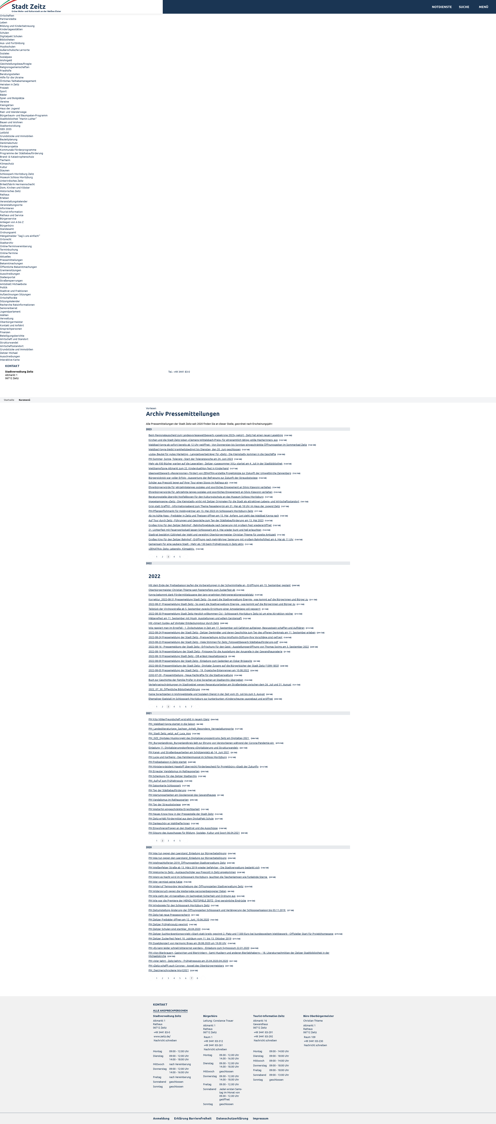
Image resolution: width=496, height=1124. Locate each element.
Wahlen (4, 315)
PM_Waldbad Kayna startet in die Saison (172, 723)
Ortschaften (7, 15)
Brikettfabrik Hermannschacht (17, 184)
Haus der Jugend (10, 108)
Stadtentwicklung (10, 125)
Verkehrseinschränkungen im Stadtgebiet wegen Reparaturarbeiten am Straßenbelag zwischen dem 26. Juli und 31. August (220, 684)
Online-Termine (9, 253)
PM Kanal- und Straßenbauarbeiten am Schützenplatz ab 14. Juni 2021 (189, 752)
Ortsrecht (5, 239)
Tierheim (5, 160)
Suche (464, 6)
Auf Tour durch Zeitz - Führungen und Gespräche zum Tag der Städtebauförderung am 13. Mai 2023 (206, 520)
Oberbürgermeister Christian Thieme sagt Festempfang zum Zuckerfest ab (192, 589)
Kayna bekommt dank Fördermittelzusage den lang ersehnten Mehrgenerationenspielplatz (201, 594)
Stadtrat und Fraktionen (14, 290)
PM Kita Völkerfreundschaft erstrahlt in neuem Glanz (179, 719)
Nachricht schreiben (165, 1040)
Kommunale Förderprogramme (18, 149)
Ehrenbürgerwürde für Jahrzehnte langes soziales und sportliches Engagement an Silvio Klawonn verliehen (210, 491)
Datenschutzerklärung (232, 1118)
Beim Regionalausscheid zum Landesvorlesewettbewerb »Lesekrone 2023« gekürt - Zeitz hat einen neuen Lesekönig (216, 435)
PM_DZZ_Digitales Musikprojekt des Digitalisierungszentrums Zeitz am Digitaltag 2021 (199, 738)
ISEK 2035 (5, 129)
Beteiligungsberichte (12, 335)
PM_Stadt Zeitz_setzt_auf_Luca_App (170, 733)
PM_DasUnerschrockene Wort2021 (169, 970)
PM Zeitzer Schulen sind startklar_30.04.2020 (174, 928)
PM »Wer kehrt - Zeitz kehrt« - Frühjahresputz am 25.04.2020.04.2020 (188, 960)
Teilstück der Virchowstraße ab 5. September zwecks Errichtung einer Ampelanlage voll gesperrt (205, 608)
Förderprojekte (9, 146)
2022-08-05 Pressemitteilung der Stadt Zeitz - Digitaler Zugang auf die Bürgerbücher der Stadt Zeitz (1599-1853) (214, 665)
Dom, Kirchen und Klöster (15, 187)
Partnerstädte (8, 18)
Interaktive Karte (10, 359)
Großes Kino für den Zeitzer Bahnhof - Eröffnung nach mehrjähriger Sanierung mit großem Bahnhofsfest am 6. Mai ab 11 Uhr (221, 539)
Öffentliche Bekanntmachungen (18, 266)
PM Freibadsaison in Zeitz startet (168, 761)
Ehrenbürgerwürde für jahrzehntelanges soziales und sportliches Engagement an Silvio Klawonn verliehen (210, 487)
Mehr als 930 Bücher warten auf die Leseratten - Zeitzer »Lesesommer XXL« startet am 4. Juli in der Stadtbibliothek (215, 463)
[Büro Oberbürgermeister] (323, 1030)
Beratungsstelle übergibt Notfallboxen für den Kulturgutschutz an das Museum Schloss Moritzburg (206, 496)
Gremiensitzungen (10, 270)
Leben (3, 22)
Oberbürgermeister (11, 321)
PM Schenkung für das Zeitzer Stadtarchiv (173, 776)
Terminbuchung (9, 249)
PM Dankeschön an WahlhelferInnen (169, 823)
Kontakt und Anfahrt (12, 325)
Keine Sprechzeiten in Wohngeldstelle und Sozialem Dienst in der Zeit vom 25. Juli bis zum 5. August (207, 694)
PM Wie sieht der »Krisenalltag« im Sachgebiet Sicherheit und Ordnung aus (192, 895)
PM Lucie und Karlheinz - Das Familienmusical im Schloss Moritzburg (188, 757)
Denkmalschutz (8, 142)
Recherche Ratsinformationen (17, 304)
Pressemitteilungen (11, 259)
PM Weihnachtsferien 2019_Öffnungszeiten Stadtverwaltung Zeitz (187, 862)
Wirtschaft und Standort (14, 339)
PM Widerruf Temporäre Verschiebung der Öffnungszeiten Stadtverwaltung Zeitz (196, 886)
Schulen (4, 32)
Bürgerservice (8, 218)
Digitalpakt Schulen (11, 36)
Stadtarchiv (6, 242)
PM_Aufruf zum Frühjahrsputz (166, 780)
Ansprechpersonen (11, 328)
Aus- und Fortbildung (12, 43)
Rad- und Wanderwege (13, 111)
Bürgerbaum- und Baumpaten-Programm (24, 115)
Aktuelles (5, 256)
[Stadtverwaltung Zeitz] (248, 375)
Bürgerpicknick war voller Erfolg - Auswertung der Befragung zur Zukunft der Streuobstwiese (203, 477)
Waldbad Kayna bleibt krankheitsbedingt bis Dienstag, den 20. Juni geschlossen (195, 449)
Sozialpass (6, 56)
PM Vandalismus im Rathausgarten (169, 799)
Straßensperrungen (11, 280)
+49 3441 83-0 (161, 1032)
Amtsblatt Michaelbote (13, 284)
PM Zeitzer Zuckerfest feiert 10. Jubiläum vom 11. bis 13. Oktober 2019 (190, 938)
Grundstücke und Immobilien (16, 136)
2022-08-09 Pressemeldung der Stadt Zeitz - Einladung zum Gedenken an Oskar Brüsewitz (200, 660)
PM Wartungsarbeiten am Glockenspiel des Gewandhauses (182, 794)
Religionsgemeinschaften (14, 67)
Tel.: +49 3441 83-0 (179, 371)
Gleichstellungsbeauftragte (16, 63)
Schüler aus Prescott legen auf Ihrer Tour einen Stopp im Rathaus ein (188, 482)
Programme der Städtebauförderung (21, 153)
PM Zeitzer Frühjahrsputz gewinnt (168, 924)
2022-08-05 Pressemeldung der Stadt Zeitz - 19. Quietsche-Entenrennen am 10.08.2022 (199, 670)
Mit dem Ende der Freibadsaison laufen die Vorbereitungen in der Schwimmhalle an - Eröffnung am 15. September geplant (220, 585)
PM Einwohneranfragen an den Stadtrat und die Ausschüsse (183, 828)
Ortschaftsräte (8, 297)
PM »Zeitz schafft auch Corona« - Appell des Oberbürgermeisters (186, 965)
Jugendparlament (10, 311)
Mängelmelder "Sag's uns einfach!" (20, 235)
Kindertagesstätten (11, 29)
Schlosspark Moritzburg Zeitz (17, 173)
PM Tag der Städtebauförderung (167, 790)
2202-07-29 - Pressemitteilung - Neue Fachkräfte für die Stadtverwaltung (191, 675)
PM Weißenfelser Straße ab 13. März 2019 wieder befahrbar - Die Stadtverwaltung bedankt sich (204, 867)
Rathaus (4, 194)
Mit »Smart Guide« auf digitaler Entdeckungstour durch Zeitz (184, 623)
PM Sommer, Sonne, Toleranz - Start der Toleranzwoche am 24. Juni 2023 (191, 458)
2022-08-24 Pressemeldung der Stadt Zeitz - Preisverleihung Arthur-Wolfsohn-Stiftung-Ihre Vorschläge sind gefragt (215, 637)
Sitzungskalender (10, 301)
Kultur (3, 167)
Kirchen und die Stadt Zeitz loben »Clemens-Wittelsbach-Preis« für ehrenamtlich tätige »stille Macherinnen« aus (213, 439)
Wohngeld (6, 60)
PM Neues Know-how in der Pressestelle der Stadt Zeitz (181, 813)
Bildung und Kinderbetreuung (17, 25)
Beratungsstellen (10, 74)
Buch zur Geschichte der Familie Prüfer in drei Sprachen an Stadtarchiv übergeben (196, 679)
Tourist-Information (11, 211)
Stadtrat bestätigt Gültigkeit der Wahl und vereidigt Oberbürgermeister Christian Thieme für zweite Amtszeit (212, 534)
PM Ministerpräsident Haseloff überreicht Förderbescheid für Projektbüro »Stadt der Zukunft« (204, 766)
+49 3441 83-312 (213, 1041)
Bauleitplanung (8, 139)
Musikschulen (7, 46)
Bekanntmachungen (11, 263)
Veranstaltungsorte (11, 204)
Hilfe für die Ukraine (12, 77)
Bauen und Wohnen (11, 122)
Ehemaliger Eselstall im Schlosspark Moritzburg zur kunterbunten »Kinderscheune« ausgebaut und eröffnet (211, 698)
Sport (3, 91)
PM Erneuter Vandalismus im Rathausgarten (174, 771)
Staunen (4, 170)
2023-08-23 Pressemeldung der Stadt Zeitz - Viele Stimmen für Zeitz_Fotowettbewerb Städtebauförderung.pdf (213, 641)
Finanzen (5, 332)
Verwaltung (6, 318)
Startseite (9, 399)
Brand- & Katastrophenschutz (17, 156)
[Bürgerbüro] (223, 1032)
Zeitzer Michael (9, 352)
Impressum (260, 1118)
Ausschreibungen (10, 273)
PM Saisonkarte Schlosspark (165, 785)
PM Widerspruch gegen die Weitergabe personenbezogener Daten (187, 891)
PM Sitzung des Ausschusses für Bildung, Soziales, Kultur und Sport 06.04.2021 (194, 832)
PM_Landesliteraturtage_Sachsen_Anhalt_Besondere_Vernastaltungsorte (191, 728)
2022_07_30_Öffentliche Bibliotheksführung (174, 689)
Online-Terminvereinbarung (16, 246)
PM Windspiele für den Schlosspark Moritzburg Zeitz (179, 905)
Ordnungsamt (8, 232)
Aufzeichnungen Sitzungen (15, 294)
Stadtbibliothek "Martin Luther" (18, 118)
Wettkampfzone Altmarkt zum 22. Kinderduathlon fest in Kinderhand (189, 468)
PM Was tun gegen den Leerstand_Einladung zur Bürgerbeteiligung (188, 853)
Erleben (4, 197)
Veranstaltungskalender (14, 201)
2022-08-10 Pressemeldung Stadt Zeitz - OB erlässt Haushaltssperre (188, 656)
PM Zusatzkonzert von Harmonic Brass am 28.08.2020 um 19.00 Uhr (187, 943)
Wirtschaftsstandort (12, 346)
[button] (482, 6)
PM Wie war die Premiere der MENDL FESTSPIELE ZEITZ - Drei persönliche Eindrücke (197, 900)
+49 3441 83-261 (213, 1045)
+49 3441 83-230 (313, 1041)
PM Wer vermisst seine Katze (165, 881)
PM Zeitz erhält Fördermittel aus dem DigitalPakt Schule (181, 818)
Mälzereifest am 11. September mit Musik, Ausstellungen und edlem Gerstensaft (195, 618)
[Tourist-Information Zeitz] (273, 1028)
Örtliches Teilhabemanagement (18, 80)
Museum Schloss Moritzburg (16, 177)
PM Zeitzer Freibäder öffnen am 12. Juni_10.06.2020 (179, 919)
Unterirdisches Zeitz (11, 180)
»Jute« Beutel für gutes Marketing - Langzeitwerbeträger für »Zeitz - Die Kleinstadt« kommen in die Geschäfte (212, 454)
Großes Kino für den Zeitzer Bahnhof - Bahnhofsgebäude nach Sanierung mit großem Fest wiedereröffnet (210, 525)
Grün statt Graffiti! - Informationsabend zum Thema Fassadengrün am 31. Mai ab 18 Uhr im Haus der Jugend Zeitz (214, 506)
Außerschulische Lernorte (15, 49)
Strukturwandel (9, 342)
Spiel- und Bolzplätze (12, 98)
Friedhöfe (5, 70)
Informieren (7, 208)
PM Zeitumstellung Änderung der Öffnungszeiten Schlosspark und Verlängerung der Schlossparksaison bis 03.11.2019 (217, 910)
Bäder (3, 94)
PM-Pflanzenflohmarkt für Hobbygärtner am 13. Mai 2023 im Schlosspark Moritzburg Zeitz (201, 510)
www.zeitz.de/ (162, 1036)
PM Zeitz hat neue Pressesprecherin (169, 914)
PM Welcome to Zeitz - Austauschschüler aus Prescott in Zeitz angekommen (192, 872)
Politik (3, 287)
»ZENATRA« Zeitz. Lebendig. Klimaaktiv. (172, 548)
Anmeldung (161, 1118)
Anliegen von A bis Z (12, 222)
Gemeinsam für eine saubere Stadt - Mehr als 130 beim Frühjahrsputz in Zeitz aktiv (196, 543)
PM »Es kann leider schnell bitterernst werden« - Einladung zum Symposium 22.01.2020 (199, 947)
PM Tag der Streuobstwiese (165, 804)
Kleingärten (7, 105)
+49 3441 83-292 (263, 1036)
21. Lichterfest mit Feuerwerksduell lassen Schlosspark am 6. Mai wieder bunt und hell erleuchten (205, 529)
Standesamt (7, 228)
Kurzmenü (24, 399)
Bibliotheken (7, 39)
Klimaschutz (7, 163)
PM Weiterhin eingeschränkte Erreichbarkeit (174, 809)
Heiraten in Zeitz (9, 84)
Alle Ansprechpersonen (170, 1010)
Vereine (4, 101)
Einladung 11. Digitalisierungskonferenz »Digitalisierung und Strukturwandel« (193, 747)
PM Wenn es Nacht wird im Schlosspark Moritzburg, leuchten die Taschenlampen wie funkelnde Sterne (208, 876)
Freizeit (4, 87)
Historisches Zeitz (10, 191)
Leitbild (4, 132)
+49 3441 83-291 (263, 1032)
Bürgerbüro (7, 225)
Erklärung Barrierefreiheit (193, 1118)
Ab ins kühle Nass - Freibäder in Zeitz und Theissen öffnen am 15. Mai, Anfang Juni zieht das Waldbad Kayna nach (214, 515)
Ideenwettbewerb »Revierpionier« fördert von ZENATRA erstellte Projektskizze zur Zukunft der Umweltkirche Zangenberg (220, 473)
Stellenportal (7, 277)
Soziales (4, 53)
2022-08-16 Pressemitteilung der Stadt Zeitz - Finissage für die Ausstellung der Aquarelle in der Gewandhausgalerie (215, 651)
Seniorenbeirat (8, 308)
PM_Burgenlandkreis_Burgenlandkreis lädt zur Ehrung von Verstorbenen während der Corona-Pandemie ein (211, 742)
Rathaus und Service (11, 215)
